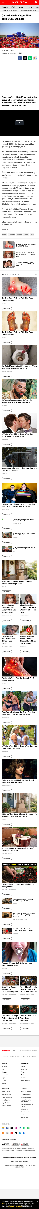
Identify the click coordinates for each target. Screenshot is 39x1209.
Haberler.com (6, 1088)
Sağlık (23, 1066)
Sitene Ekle (24, 1117)
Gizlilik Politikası (26, 1094)
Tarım (32, 234)
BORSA (29, 7)
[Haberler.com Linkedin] (20, 1128)
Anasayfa (5, 10)
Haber (12, 1161)
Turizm (23, 1075)
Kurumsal (24, 1088)
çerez (3, 1203)
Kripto (3, 1078)
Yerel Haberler (25, 1080)
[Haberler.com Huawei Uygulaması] (25, 1144)
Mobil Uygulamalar (27, 1112)
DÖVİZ (13, 7)
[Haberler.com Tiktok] (15, 1133)
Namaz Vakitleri (6, 1094)
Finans (23, 1072)
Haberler (4, 1063)
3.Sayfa (4, 1080)
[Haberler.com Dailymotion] (24, 1133)
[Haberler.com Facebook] (7, 1128)
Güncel (26, 234)
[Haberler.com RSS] (3, 1133)
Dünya (4, 1083)
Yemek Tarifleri (6, 1105)
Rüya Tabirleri (6, 1103)
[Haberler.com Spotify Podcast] (28, 1128)
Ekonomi (13, 10)
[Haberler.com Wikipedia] (7, 1133)
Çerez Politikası (26, 1097)
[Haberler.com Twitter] (11, 1128)
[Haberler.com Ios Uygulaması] (6, 1144)
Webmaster (24, 1109)
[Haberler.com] (8, 1051)
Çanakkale (12, 234)
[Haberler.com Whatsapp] (24, 1128)
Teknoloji (24, 1069)
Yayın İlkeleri (32, 1056)
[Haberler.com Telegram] (20, 1133)
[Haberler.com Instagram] (15, 1128)
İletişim (18, 1056)
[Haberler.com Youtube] (11, 1133)
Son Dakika (5, 1075)
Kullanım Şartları (26, 1091)
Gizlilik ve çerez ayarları (10, 1165)
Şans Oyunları (6, 1100)
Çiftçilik (4, 234)
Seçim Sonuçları (7, 1097)
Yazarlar (23, 1078)
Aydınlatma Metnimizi (15, 1206)
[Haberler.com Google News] (3, 1128)
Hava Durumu (6, 1091)
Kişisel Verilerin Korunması (26, 1100)
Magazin (4, 1072)
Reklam (12, 1056)
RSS (22, 1114)
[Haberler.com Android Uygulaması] (15, 1144)
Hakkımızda (5, 1056)
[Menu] (3, 2)
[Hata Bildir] (20, 1165)
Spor (3, 1069)
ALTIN (21, 7)
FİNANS (5, 7)
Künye (24, 1056)
